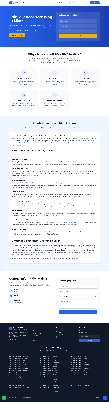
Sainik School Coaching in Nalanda (48, 383)
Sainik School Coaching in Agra (78, 360)
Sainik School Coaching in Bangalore (18, 356)
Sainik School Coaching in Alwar (79, 379)
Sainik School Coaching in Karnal (17, 366)
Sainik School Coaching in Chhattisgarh (80, 372)
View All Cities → (54, 391)
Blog (70, 2)
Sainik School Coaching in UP (78, 383)
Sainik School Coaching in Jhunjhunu (18, 381)
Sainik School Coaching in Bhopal (48, 370)
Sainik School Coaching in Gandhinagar (19, 387)
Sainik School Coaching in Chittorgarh (18, 372)
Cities (34, 338)
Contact (75, 2)
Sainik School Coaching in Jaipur (48, 354)
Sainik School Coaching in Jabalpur (79, 377)
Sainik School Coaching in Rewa (17, 383)
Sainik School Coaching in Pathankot (80, 364)
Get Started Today (17, 35)
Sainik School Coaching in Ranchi (48, 377)
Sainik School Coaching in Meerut (48, 372)
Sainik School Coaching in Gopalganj (49, 379)
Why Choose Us (62, 2)
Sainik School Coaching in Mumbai (48, 356)
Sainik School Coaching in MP (78, 370)
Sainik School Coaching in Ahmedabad (19, 358)
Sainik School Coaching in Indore (48, 360)
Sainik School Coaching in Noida (48, 358)
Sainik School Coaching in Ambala (17, 364)
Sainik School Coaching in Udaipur (79, 381)
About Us (45, 2)
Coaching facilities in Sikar (69, 222)
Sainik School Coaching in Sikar (17, 385)
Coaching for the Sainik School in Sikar (23, 183)
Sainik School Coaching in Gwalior (17, 379)
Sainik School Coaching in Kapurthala (49, 387)
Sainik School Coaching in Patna (17, 360)
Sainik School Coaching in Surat (48, 374)
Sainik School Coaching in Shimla (79, 374)
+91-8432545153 (18, 291)
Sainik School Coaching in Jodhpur (48, 366)
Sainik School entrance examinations (30, 173)
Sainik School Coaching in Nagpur (17, 362)
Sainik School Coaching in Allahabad (80, 385)
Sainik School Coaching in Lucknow (48, 364)
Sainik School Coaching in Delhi (17, 354)
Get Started (94, 3)
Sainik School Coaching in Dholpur (48, 381)
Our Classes (53, 2)
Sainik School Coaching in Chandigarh (49, 362)
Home (39, 2)
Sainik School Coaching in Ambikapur (18, 370)
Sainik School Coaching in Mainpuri (49, 385)
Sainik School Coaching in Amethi (17, 374)
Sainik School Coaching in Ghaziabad (18, 377)
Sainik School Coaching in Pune (78, 356)
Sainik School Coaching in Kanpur (79, 358)
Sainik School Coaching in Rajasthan (80, 366)
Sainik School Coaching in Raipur (48, 368)
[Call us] (105, 397)
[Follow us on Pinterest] (15, 339)
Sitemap (98, 397)
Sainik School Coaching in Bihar (78, 362)
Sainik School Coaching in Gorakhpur (18, 368)
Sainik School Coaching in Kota (78, 354)
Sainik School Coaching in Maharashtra (80, 368)
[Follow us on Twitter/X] (10, 339)
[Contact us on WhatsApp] (4, 397)
